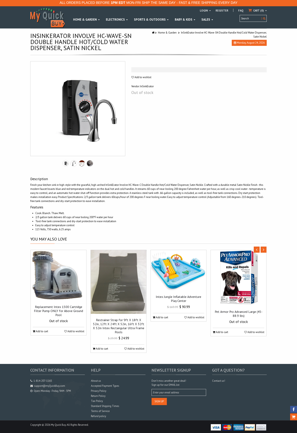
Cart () (258, 10)
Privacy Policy (98, 391)
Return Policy (98, 396)
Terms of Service (100, 411)
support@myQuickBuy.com (49, 386)
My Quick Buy (58, 425)
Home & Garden (167, 32)
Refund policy (98, 416)
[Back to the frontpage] (153, 32)
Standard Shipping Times (105, 406)
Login (204, 10)
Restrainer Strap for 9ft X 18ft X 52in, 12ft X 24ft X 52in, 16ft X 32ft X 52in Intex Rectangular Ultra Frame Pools (118, 326)
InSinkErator (147, 86)
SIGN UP (159, 401)
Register (222, 10)
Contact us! (218, 381)
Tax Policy (97, 401)
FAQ (240, 10)
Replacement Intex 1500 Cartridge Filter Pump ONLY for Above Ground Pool (58, 311)
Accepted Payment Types (105, 386)
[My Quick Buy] (47, 17)
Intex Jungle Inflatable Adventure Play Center (178, 299)
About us (96, 381)
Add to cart (41, 331)
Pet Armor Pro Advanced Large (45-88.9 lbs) (238, 314)
